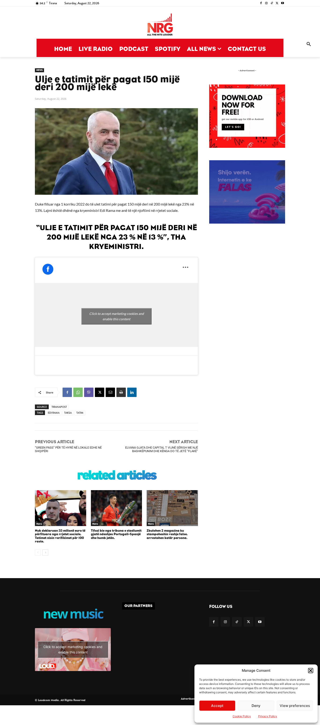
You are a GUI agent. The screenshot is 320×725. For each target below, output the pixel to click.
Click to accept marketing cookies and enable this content (116, 316)
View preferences (295, 705)
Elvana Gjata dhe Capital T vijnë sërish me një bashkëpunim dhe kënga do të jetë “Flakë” (161, 449)
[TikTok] (272, 3)
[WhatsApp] (78, 392)
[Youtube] (282, 3)
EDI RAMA (54, 413)
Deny (256, 705)
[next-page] (45, 552)
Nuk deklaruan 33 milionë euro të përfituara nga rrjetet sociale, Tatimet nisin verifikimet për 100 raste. (60, 536)
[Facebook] (261, 3)
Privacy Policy (267, 716)
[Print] (121, 392)
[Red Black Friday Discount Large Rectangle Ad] (247, 147)
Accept (217, 705)
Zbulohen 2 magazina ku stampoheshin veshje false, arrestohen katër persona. (167, 534)
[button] (310, 670)
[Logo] (160, 25)
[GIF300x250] (247, 192)
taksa (68, 413)
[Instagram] (266, 3)
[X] (277, 3)
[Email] (110, 392)
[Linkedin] (132, 392)
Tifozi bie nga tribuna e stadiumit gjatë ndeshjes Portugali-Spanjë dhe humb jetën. (116, 534)
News (39, 70)
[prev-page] (38, 552)
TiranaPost (59, 407)
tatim (79, 413)
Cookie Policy (242, 716)
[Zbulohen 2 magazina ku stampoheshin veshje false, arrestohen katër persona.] (172, 508)
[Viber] (88, 392)
